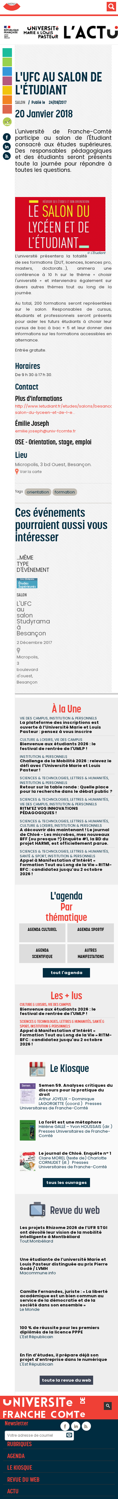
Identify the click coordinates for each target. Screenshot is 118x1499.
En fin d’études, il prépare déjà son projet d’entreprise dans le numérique (63, 1357)
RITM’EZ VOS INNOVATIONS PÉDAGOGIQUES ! (49, 810)
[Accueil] (60, 32)
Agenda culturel (42, 929)
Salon (20, 102)
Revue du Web (23, 1479)
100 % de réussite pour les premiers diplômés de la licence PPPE (59, 1330)
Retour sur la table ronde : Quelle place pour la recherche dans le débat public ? (66, 789)
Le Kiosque (19, 1467)
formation (65, 492)
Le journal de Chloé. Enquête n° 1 (75, 1153)
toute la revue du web (66, 1380)
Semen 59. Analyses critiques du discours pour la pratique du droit (76, 1089)
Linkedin (7, 146)
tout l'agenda (66, 973)
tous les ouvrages (66, 1183)
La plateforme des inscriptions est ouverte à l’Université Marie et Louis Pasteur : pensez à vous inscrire (60, 727)
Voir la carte (31, 471)
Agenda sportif (90, 929)
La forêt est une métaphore (70, 1122)
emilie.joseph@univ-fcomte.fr (45, 431)
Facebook (7, 137)
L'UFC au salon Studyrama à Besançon (33, 619)
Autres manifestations (91, 953)
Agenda (7, 122)
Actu (13, 1491)
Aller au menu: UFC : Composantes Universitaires (12, 7)
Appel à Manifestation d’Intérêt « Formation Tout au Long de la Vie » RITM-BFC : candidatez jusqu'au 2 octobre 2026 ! (66, 867)
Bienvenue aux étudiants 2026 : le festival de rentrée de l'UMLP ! (58, 746)
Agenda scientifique (42, 953)
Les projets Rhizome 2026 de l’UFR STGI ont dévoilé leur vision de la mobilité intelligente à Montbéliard (63, 1232)
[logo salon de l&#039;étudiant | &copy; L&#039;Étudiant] (60, 224)
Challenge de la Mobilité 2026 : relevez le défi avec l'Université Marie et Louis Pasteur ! (65, 765)
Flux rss (7, 156)
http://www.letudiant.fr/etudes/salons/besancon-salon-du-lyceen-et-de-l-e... (66, 409)
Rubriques (19, 1444)
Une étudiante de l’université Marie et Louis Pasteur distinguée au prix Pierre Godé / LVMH (64, 1263)
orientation (38, 492)
